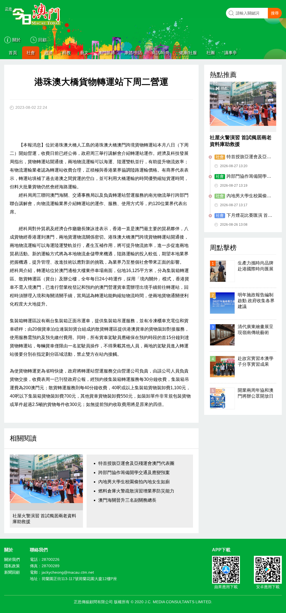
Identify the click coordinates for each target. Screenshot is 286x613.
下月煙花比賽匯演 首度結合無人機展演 (243, 215)
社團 (210, 52)
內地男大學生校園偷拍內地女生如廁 (134, 481)
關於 (16, 39)
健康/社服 (188, 52)
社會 (31, 52)
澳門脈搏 (106, 52)
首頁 (13, 52)
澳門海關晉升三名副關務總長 (127, 500)
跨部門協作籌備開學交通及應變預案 (134, 472)
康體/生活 (133, 52)
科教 (66, 52)
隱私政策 (12, 566)
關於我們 (12, 559)
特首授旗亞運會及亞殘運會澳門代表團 (136, 463)
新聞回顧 (12, 572)
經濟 (48, 52)
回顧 (42, 39)
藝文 (84, 52)
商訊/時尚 (161, 52)
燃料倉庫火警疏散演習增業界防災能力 (136, 491)
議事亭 (230, 52)
